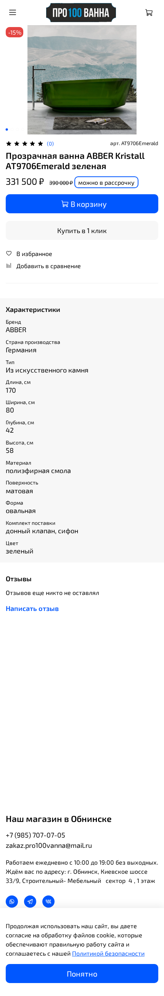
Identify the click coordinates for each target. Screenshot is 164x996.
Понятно (82, 973)
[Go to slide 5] (28, 129)
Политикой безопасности (108, 953)
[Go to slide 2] (12, 129)
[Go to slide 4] (23, 129)
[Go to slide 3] (17, 129)
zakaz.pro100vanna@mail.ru (49, 845)
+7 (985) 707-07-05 (35, 835)
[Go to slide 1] (7, 129)
